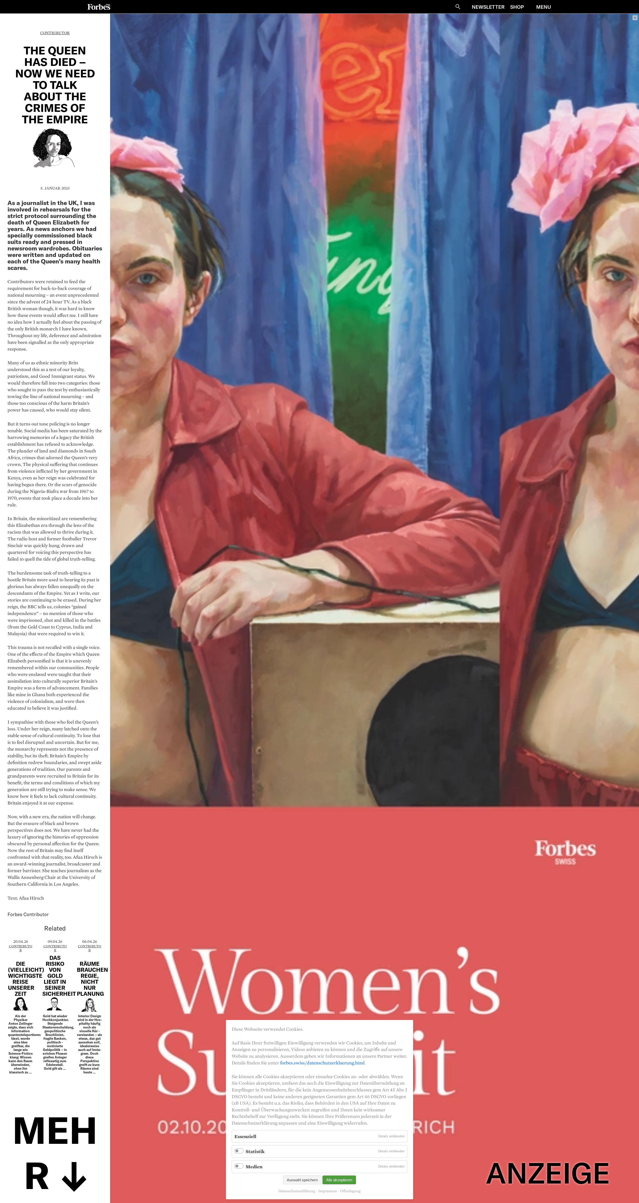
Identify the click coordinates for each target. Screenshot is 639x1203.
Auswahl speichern (302, 1180)
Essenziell (245, 1136)
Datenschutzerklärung (296, 1191)
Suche (457, 6)
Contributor (55, 32)
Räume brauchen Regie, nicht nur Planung (92, 978)
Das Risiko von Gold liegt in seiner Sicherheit (59, 975)
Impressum (327, 1191)
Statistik (255, 1151)
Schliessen (635, 18)
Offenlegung (350, 1191)
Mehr (55, 1151)
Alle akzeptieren (339, 1180)
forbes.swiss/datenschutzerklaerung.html (322, 1063)
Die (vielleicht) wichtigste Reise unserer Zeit (26, 978)
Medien (254, 1167)
